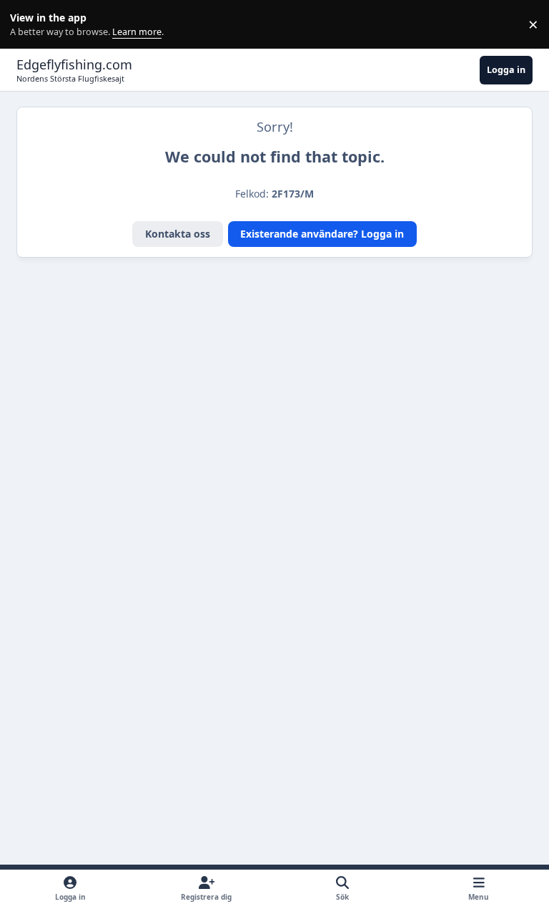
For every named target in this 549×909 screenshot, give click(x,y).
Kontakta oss (177, 233)
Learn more (27, 24)
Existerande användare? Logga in (322, 233)
